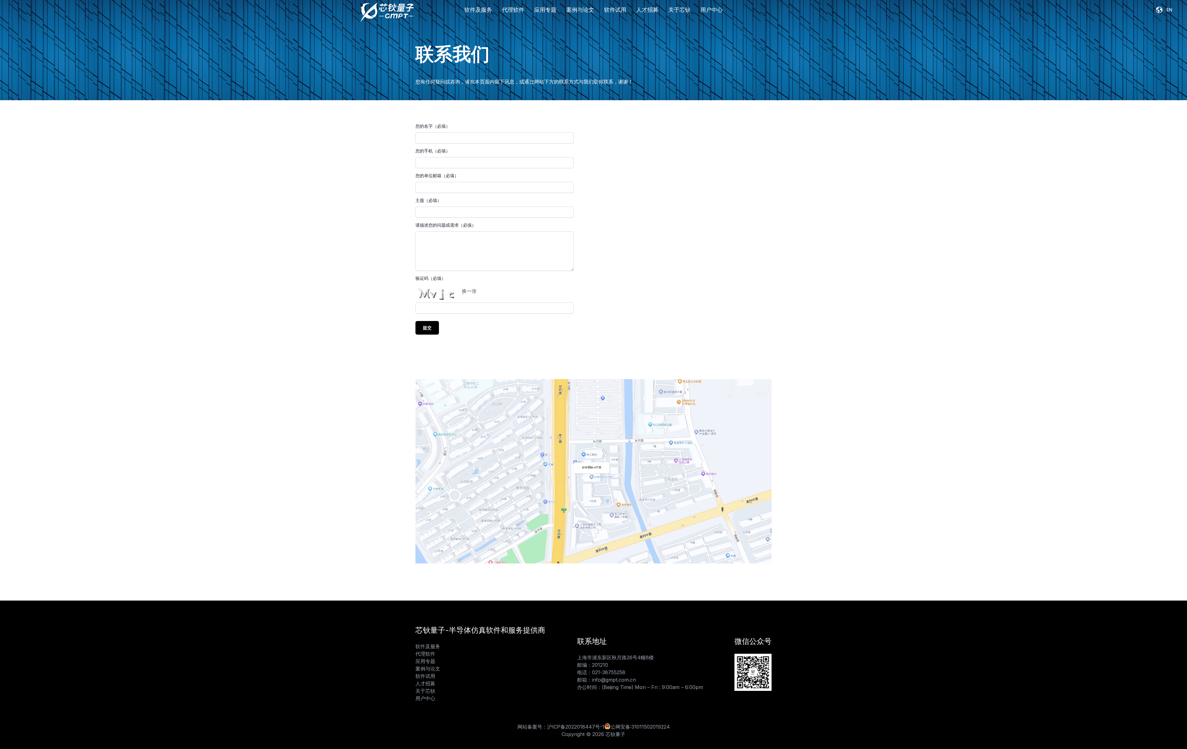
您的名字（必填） (432, 126)
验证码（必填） (430, 278)
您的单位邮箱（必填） (437, 175)
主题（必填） (428, 200)
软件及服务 (478, 9)
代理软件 (513, 9)
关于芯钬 (679, 9)
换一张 (469, 291)
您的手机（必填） (432, 150)
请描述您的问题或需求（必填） (445, 225)
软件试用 (615, 9)
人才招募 (647, 9)
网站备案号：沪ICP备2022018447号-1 (560, 727)
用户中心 (711, 9)
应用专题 (545, 9)
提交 (427, 327)
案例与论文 (580, 9)
